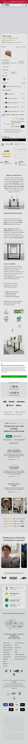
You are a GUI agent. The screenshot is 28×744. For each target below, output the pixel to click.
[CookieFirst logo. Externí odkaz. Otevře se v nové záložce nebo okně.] (1, 364)
